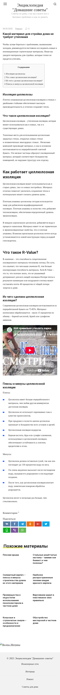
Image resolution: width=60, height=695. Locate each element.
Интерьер (30, 671)
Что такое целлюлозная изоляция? (20, 77)
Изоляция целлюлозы (14, 73)
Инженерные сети (30, 664)
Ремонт (18, 29)
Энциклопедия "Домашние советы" (30, 7)
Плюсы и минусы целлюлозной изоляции (23, 84)
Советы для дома (30, 687)
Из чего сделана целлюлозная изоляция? (23, 80)
